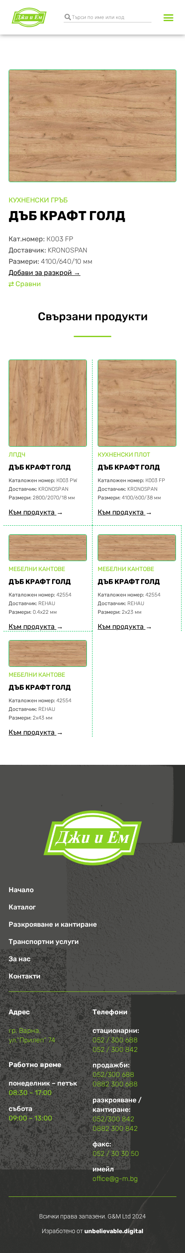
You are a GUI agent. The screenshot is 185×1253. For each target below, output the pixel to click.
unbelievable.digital (113, 1231)
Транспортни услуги (44, 941)
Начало (21, 890)
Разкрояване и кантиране (53, 924)
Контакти (24, 976)
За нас (20, 959)
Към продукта (32, 512)
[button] (168, 17)
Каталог (22, 907)
